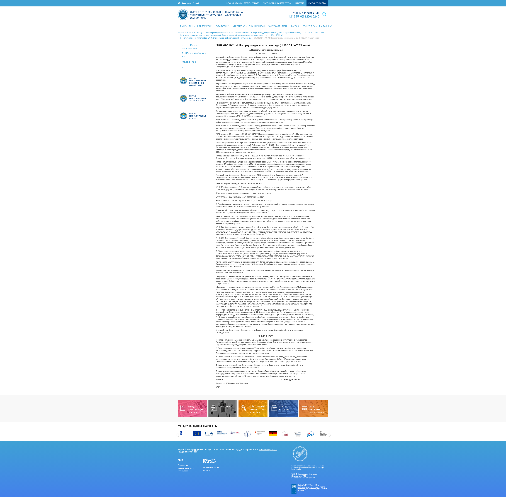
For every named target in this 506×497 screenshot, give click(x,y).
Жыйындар (189, 61)
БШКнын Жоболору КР (194, 55)
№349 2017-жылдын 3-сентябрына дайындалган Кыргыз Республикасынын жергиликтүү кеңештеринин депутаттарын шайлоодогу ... (244, 33)
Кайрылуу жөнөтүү (317, 3)
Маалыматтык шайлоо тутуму (277, 3)
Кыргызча (186, 3)
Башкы (181, 33)
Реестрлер (299, 3)
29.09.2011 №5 (277, 35)
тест (322, 33)
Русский (196, 3)
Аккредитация (183, 465)
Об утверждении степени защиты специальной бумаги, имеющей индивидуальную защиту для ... (222, 35)
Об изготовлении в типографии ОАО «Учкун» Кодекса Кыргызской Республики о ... (216, 38)
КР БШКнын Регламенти (189, 47)
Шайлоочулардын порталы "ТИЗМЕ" (243, 3)
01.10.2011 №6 (311, 33)
